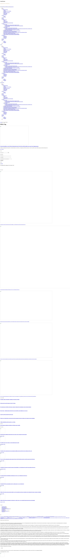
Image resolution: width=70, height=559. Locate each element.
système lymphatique (5, 518)
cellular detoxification (23, 516)
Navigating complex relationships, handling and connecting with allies (9, 399)
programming (47, 517)
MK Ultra (36, 517)
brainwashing (17, 516)
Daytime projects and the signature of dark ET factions (7, 403)
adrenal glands (2, 516)
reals (58, 517)
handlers (11, 517)
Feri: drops (3, 510)
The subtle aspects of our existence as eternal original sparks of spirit (9, 442)
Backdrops (10, 516)
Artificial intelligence (6, 516)
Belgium (13, 516)
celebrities (20, 516)
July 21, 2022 (2, 485)
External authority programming (57, 516)
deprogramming (48, 516)
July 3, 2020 (1, 149)
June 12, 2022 (2, 493)
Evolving (3, 509)
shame (67, 517)
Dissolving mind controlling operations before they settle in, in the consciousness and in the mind (13, 434)
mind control (32, 517)
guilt (5, 517)
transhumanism (13, 518)
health (12, 517)
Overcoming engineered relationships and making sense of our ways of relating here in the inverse (9, 289)
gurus (6, 517)
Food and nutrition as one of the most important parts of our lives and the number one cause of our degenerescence (19, 146)
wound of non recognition (20, 518)
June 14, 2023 (2, 452)
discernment (52, 516)
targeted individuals (10, 518)
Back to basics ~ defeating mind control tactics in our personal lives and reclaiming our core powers (13, 410)
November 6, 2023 (2, 444)
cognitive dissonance (32, 516)
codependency (28, 516)
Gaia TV (65, 516)
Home (1, 122)
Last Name (1, 157)
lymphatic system (22, 517)
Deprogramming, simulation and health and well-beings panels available (10, 425)
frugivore (63, 516)
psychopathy (56, 517)
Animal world (4, 506)
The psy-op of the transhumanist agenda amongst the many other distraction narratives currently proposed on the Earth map (17, 459)
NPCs (42, 517)
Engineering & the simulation (5, 508)
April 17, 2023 (2, 460)
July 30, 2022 (2, 477)
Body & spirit (3, 507)
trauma (16, 518)
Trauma (3, 511)
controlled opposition (40, 516)
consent (36, 516)
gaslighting (2, 517)
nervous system (40, 517)
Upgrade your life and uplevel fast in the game (6, 414)
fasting (61, 516)
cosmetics (44, 516)
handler (8, 517)
